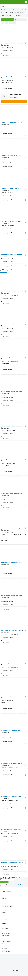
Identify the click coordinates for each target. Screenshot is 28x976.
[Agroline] (1, 10)
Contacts (4, 903)
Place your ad (14, 101)
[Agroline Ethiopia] (9, 2)
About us (4, 898)
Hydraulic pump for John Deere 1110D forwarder (13, 43)
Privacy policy (5, 928)
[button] (26, 2)
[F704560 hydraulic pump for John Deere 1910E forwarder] (14, 586)
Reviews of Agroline (6, 933)
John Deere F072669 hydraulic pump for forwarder (14, 528)
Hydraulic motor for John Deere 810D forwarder (13, 221)
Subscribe (4, 882)
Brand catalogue (5, 935)
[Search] (26, 6)
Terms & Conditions (6, 926)
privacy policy (18, 884)
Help (3, 900)
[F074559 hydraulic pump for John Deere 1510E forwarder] (14, 382)
